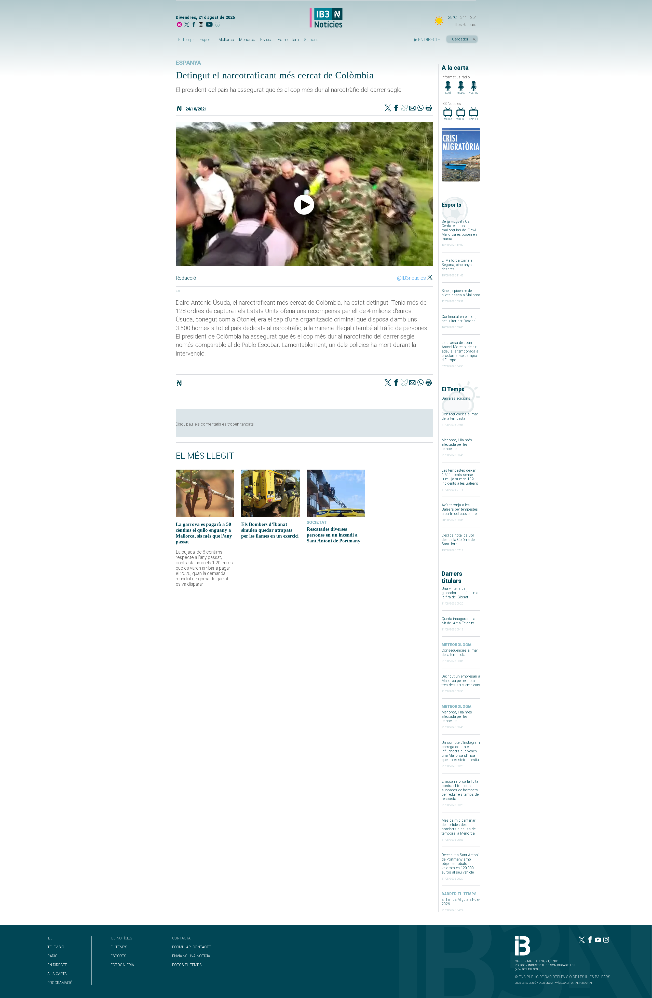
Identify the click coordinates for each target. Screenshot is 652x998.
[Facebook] (193, 25)
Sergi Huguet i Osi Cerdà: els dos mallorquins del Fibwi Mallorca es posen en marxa (459, 230)
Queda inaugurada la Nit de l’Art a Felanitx (458, 621)
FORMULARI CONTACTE (191, 947)
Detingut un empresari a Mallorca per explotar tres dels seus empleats (461, 680)
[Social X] (186, 25)
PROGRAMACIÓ (60, 983)
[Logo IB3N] (326, 18)
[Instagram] (200, 25)
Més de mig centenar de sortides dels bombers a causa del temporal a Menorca (459, 827)
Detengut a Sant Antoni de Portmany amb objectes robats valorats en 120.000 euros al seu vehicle (460, 864)
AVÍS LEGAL (561, 982)
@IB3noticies (411, 278)
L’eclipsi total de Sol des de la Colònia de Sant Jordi (458, 539)
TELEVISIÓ (55, 947)
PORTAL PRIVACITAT (580, 982)
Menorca (247, 39)
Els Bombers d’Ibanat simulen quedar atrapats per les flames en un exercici (269, 530)
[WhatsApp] (420, 108)
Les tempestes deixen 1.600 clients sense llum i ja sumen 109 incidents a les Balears (460, 477)
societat (317, 522)
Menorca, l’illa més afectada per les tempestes (457, 444)
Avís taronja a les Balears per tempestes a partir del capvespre (460, 509)
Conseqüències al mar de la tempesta (460, 416)
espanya (188, 62)
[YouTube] (209, 25)
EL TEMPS (119, 947)
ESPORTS (118, 956)
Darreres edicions (456, 398)
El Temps (186, 39)
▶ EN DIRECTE (427, 39)
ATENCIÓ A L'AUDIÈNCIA (539, 982)
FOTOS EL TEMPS (187, 965)
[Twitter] (387, 108)
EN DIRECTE (57, 965)
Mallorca (226, 39)
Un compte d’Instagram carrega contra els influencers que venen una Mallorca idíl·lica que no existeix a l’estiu (461, 751)
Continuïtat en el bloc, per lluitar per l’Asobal (459, 319)
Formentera (288, 39)
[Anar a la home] (179, 25)
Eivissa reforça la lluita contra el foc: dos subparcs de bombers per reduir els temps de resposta (460, 790)
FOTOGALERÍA (122, 965)
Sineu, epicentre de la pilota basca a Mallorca (461, 293)
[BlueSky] (218, 25)
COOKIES (519, 982)
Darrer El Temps (459, 894)
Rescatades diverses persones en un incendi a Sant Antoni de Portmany (333, 534)
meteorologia (456, 645)
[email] (412, 108)
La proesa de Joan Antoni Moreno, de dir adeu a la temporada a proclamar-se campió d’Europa (460, 351)
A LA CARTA (57, 974)
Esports (206, 39)
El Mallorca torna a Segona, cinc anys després (457, 264)
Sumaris (311, 39)
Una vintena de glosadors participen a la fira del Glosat (460, 592)
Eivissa (266, 39)
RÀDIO (52, 956)
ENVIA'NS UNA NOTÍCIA (191, 956)
